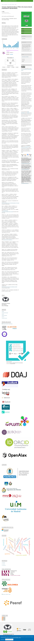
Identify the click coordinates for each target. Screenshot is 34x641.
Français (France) (4, 318)
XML (23, 33)
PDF (23, 28)
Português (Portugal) (5, 312)
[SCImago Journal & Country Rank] (7, 323)
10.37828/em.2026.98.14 (25, 183)
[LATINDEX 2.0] (6, 395)
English (3, 311)
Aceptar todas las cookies (9, 639)
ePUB (23, 31)
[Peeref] (13, 609)
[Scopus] (9, 330)
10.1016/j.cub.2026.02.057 (25, 169)
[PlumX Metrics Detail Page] (3, 53)
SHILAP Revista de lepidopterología (10, 0)
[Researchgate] (6, 413)
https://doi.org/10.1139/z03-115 (7, 239)
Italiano (3, 314)
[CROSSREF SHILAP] (19, 631)
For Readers (3, 562)
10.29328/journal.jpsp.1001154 (25, 163)
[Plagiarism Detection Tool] (5, 531)
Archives (5, 4)
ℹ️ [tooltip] (13, 57)
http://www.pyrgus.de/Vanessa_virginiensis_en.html (9, 286)
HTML (23, 30)
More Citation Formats (26, 50)
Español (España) (4, 315)
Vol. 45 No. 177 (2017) (11, 4)
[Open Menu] (2, 1)
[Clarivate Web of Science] (4, 336)
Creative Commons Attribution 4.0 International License (26, 69)
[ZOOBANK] (10, 387)
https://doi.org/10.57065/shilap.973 (8, 16)
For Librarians (4, 565)
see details (11, 54)
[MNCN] (12, 498)
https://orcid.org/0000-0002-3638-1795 (6, 13)
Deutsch (3, 316)
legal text (28, 112)
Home (3, 4)
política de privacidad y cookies (16, 637)
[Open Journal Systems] (29, 630)
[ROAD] (6, 594)
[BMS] (5, 521)
